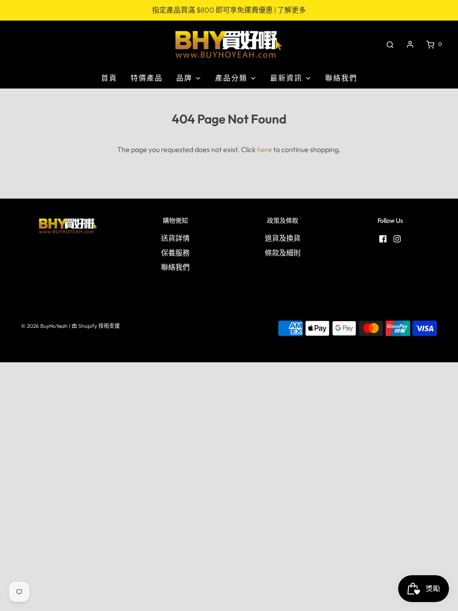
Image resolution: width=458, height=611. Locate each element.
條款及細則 (283, 252)
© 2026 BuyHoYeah (44, 325)
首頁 (109, 78)
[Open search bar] (390, 44)
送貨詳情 (175, 237)
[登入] (410, 44)
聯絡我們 (341, 78)
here (264, 149)
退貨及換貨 (283, 237)
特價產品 (147, 78)
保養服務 (175, 252)
